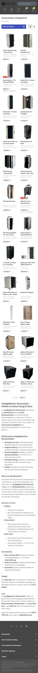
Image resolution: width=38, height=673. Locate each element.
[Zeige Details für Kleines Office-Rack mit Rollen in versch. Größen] (10, 283)
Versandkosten (21, 662)
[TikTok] (21, 626)
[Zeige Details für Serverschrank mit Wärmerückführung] (28, 223)
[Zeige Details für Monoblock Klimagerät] (28, 283)
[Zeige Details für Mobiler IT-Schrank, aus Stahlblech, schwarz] (28, 372)
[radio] (30, 26)
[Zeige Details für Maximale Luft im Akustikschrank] (28, 191)
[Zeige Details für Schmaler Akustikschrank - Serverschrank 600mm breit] (28, 41)
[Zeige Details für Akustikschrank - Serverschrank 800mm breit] (10, 162)
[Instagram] (16, 626)
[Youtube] (26, 626)
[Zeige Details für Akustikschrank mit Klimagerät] (28, 102)
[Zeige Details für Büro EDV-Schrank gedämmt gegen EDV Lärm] (10, 342)
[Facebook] (11, 626)
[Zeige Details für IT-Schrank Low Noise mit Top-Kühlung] (10, 253)
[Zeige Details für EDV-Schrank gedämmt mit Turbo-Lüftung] (10, 223)
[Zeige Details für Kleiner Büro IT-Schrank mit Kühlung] (28, 70)
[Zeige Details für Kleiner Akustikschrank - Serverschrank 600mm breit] (10, 41)
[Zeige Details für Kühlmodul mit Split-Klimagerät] (10, 312)
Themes (4, 657)
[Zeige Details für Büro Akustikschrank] (10, 191)
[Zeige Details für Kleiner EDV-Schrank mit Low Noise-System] (10, 132)
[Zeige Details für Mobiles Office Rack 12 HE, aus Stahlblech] (28, 342)
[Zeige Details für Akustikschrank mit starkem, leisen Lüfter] (28, 162)
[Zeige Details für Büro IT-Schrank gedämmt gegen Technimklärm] (28, 312)
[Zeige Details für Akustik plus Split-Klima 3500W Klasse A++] (28, 253)
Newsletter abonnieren (8, 651)
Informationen (6, 634)
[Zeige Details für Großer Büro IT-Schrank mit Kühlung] (10, 102)
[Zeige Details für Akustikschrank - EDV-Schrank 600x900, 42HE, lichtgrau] (10, 70)
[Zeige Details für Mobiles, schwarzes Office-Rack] (10, 372)
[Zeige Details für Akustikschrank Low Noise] (28, 132)
